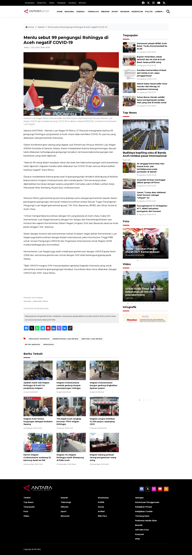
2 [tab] (141, 260)
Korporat (139, 534)
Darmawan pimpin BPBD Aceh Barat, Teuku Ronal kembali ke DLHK (152, 46)
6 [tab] (147, 303)
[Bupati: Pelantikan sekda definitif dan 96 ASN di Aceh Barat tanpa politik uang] (129, 60)
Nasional (69, 11)
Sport (115, 11)
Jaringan (139, 498)
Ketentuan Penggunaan (147, 502)
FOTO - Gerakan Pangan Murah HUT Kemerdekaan (142, 250)
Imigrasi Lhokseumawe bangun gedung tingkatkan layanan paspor (103, 385)
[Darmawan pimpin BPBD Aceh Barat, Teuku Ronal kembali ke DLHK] (129, 47)
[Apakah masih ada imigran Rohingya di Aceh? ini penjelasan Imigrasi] (38, 370)
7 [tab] (151, 303)
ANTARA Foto (142, 530)
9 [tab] (159, 303)
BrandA (138, 525)
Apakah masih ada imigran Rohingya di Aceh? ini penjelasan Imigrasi (37, 385)
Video (127, 264)
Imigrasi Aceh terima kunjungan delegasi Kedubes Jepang (38, 421)
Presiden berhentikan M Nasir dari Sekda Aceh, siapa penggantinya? (151, 73)
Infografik (129, 307)
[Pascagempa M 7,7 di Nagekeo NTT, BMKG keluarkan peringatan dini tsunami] (129, 209)
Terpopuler (61, 3)
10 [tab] (163, 303)
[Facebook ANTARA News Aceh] (143, 3)
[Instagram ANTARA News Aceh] (153, 3)
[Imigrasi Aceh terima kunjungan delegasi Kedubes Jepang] (38, 406)
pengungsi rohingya (39, 339)
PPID (137, 539)
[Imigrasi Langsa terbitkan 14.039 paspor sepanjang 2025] (104, 406)
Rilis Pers (82, 3)
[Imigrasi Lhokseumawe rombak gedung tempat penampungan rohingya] (71, 370)
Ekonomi (124, 11)
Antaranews (29, 3)
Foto (126, 221)
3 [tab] (145, 260)
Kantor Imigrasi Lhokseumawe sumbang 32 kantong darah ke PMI (37, 457)
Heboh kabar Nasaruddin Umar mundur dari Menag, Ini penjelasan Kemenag (152, 86)
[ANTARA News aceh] (37, 11)
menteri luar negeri (92, 339)
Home (59, 11)
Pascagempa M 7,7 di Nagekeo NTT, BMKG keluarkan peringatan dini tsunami (152, 208)
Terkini (51, 3)
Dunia (101, 507)
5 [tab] (153, 260)
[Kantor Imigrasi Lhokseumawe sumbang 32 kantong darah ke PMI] (38, 442)
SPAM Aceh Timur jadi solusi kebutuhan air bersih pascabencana (144, 291)
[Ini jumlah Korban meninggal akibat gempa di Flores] (129, 183)
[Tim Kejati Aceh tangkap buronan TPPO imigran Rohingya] (71, 406)
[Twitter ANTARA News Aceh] (148, 3)
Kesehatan (137, 11)
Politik (149, 11)
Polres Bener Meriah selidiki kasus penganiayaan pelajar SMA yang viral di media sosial (151, 100)
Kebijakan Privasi (143, 507)
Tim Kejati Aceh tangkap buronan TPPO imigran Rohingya (69, 421)
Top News (72, 3)
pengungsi (48, 344)
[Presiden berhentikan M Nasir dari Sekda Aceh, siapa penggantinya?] (129, 74)
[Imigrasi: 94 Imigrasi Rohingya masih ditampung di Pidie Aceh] (71, 442)
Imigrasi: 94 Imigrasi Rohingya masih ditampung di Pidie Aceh (70, 457)
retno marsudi (32, 344)
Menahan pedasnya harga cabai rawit (142, 389)
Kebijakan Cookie (144, 511)
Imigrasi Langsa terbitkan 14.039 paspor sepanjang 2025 (102, 421)
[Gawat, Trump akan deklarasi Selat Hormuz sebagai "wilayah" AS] (129, 196)
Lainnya (159, 11)
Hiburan (105, 11)
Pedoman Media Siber (146, 520)
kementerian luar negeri (65, 339)
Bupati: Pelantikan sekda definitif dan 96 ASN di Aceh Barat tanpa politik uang (151, 59)
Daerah (80, 11)
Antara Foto (41, 3)
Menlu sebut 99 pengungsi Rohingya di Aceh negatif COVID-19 (77, 27)
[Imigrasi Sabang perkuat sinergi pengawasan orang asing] (104, 442)
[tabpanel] (145, 243)
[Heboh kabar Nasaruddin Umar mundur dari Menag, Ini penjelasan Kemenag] (129, 87)
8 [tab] (155, 303)
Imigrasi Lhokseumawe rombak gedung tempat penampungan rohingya (68, 385)
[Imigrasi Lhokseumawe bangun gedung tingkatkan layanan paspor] (104, 370)
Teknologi (93, 11)
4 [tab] (149, 260)
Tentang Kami (142, 516)
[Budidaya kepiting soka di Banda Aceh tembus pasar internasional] (145, 134)
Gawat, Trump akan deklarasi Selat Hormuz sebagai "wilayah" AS (151, 195)
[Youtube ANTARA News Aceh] (158, 3)
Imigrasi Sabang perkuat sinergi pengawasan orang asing (103, 457)
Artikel (101, 511)
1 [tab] (137, 260)
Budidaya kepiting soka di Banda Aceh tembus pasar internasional (145, 154)
